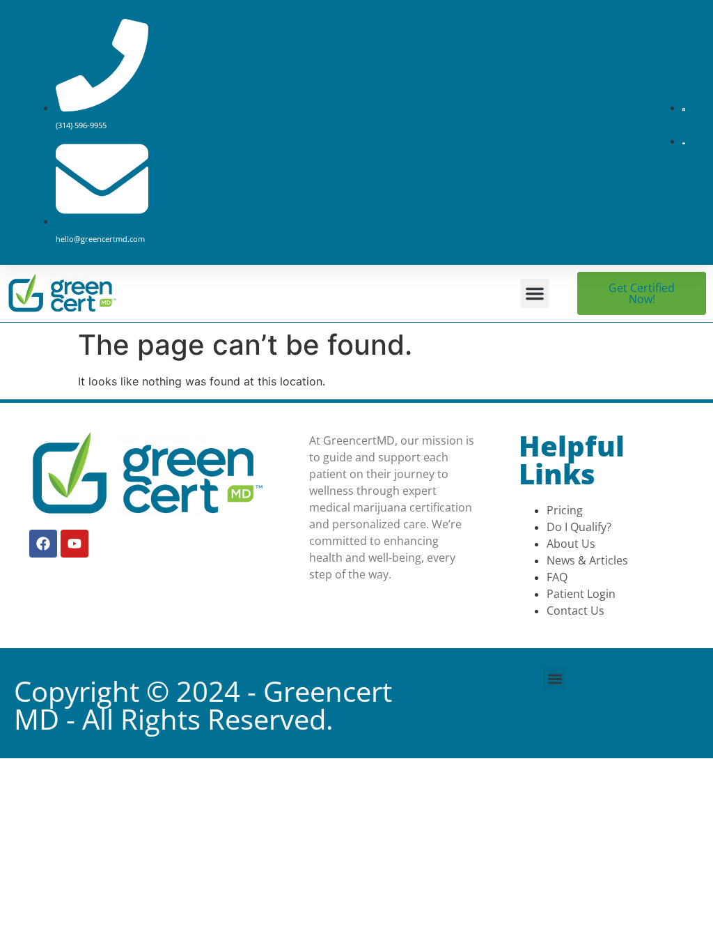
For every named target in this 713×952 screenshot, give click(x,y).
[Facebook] (43, 544)
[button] (534, 293)
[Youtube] (74, 544)
